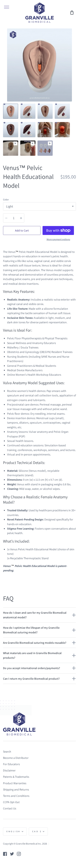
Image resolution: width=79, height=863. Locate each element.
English (13, 831)
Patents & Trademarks (16, 777)
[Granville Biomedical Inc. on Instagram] (19, 854)
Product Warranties (14, 783)
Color (6, 199)
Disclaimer (9, 770)
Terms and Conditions (16, 796)
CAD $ (37, 831)
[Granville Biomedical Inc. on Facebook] (5, 854)
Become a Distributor (16, 758)
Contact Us (9, 808)
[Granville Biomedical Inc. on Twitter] (12, 854)
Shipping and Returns (16, 789)
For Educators (11, 764)
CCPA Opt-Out (11, 802)
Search (7, 751)
